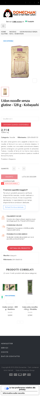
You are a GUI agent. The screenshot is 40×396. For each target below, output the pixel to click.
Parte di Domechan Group (25, 370)
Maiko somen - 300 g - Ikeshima (10, 308)
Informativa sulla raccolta (14, 393)
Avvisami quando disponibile (16, 125)
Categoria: (5, 137)
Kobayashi (13, 255)
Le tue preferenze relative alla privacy (22, 388)
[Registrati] (28, 2)
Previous (18, 322)
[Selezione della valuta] (3, 2)
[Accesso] (24, 2)
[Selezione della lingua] (7, 2)
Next (21, 322)
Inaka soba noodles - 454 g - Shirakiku (30, 308)
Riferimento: (22, 137)
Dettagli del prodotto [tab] (20, 248)
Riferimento (7, 260)
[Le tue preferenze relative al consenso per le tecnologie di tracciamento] (2, 297)
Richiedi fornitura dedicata (14, 207)
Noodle (12, 137)
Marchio (6, 255)
